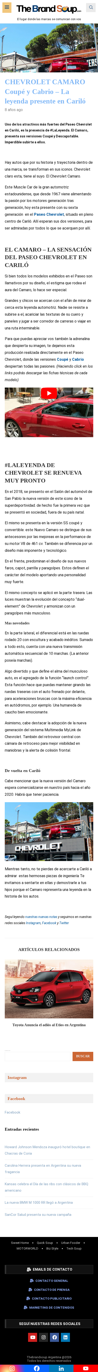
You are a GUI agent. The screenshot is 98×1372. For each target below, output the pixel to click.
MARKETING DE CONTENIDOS (51, 1307)
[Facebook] (54, 1337)
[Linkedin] (65, 1337)
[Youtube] (32, 1337)
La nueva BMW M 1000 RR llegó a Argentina (39, 1202)
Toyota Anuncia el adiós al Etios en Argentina (49, 1025)
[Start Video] (49, 412)
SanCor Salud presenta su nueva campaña (38, 1215)
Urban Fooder (70, 1243)
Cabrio (78, 359)
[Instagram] (43, 1337)
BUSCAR (83, 1056)
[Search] (91, 7)
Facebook (12, 1112)
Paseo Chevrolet (49, 214)
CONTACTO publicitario (52, 1298)
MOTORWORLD (27, 1248)
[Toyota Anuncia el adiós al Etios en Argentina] (49, 989)
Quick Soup (45, 1243)
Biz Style (52, 1248)
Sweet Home (20, 1243)
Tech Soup (74, 1248)
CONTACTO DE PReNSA (52, 1290)
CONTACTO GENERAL (51, 1281)
